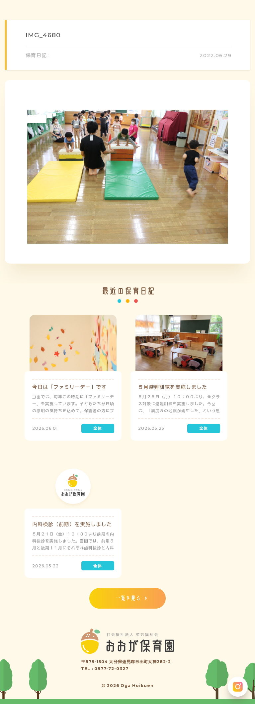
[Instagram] (238, 687)
